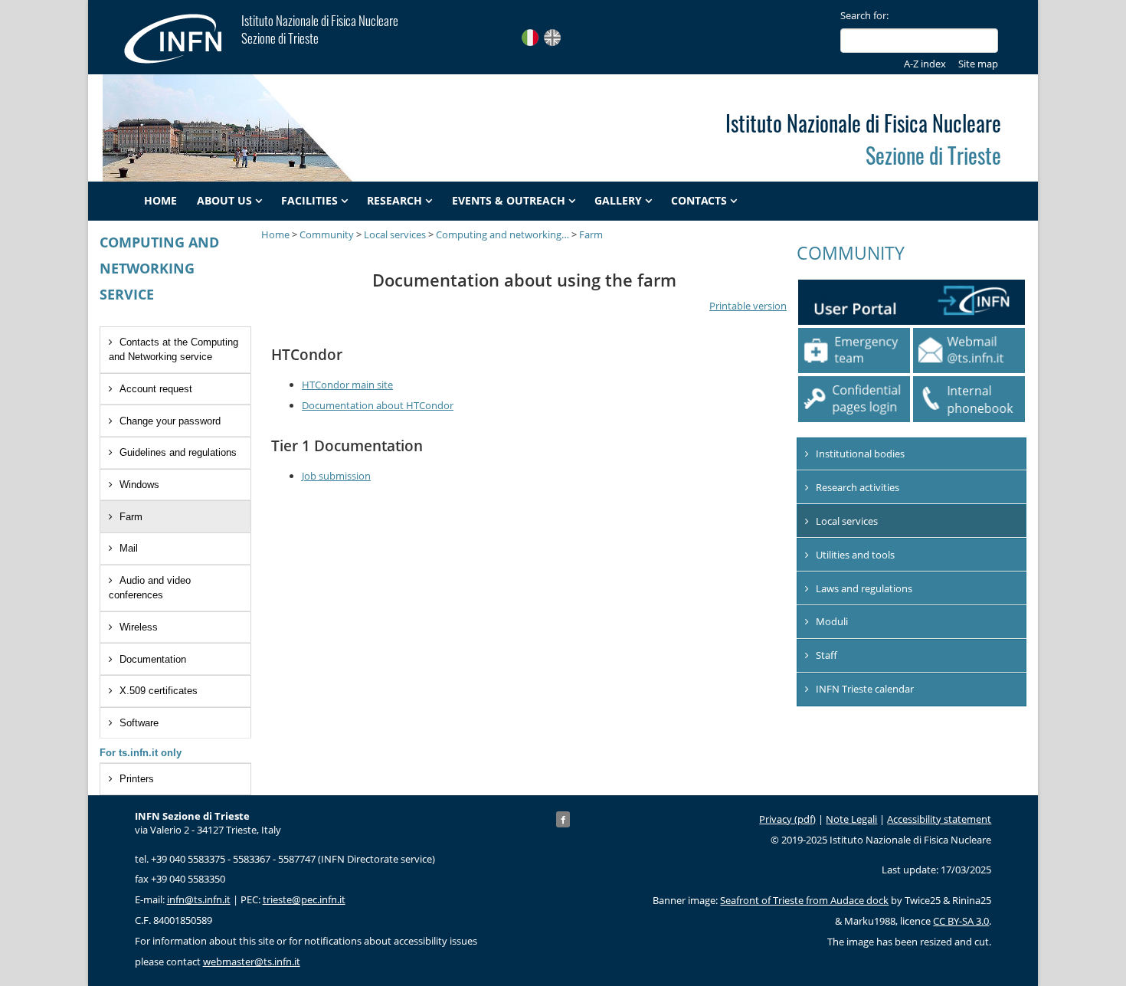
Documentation (152, 659)
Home (160, 200)
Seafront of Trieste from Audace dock (804, 900)
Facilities (309, 200)
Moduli (832, 621)
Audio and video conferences (150, 588)
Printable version (748, 306)
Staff (826, 655)
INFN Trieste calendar (865, 689)
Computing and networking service (159, 268)
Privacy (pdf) (787, 819)
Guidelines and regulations (178, 452)
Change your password (170, 421)
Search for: (864, 15)
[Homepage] (181, 38)
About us (224, 200)
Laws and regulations (864, 588)
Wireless (138, 627)
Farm (130, 516)
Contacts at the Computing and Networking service (173, 349)
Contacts (699, 200)
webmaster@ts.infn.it (251, 961)
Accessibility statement (939, 819)
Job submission (336, 476)
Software (139, 723)
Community (327, 234)
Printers (136, 779)
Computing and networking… (502, 234)
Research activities (857, 487)
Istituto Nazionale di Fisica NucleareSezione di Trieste (319, 29)
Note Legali (851, 819)
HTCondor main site (347, 384)
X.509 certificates (158, 690)
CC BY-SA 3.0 (961, 921)
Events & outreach (508, 200)
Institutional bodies (860, 453)
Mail (128, 548)
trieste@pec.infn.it (304, 899)
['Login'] (854, 398)
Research (394, 200)
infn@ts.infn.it (199, 899)
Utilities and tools (855, 555)
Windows (139, 484)
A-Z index (925, 63)
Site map (978, 63)
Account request (155, 389)
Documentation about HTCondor (377, 405)
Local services (395, 234)
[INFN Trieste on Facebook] (563, 819)
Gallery (618, 200)
